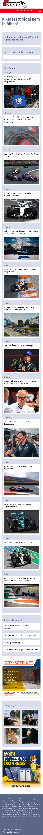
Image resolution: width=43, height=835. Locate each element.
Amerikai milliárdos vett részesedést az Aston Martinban (19, 505)
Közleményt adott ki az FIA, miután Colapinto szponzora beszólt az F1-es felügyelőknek (18, 79)
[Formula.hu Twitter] (21, 10)
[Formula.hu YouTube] (31, 10)
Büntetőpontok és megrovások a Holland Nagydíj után (20, 270)
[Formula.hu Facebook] (17, 10)
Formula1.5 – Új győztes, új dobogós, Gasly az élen (21, 155)
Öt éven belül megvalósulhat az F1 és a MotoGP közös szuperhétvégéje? (19, 579)
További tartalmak (13, 620)
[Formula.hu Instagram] (28, 10)
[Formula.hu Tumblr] (24, 10)
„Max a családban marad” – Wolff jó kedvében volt (18, 422)
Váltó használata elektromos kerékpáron (20, 635)
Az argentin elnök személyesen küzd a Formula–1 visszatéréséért (19, 308)
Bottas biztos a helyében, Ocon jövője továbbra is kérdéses (19, 194)
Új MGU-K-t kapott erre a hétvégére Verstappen (18, 467)
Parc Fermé (9, 68)
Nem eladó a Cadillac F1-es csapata (18, 542)
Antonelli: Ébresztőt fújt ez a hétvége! (18, 345)
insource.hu (17, 832)
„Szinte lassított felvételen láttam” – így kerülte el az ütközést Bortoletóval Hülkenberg (19, 119)
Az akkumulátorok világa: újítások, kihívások (21, 649)
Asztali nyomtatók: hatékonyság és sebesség (17, 626)
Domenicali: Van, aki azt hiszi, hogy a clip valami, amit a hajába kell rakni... (20, 382)
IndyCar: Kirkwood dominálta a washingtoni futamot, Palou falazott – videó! (21, 232)
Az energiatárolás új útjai (14, 642)
